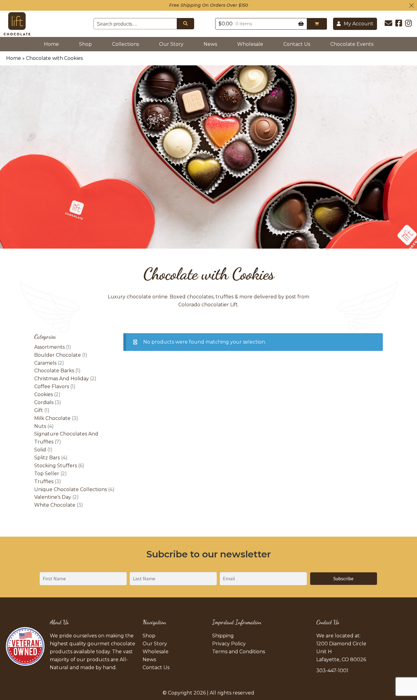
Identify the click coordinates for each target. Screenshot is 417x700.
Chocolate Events (351, 44)
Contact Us (296, 44)
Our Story (171, 44)
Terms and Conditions (238, 651)
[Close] (411, 5)
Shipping (223, 636)
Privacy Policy (229, 644)
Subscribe (343, 578)
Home (52, 44)
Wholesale (250, 44)
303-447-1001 (332, 670)
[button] (317, 24)
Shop (85, 44)
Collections (125, 44)
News (210, 44)
